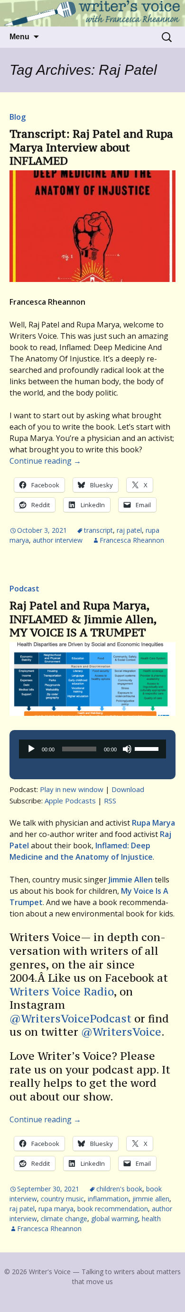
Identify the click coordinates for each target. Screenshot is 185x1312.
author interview (58, 540)
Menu (19, 37)
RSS (110, 800)
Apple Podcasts (70, 800)
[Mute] (127, 749)
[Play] (31, 749)
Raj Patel (129, 530)
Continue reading (45, 461)
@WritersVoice (121, 1032)
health (151, 1218)
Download (127, 789)
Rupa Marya (56, 1208)
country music (62, 1198)
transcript (98, 530)
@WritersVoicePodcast (70, 1018)
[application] (92, 749)
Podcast (24, 588)
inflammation (108, 1198)
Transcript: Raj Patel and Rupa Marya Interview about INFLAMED (91, 147)
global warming (114, 1218)
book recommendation (112, 1208)
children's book (119, 1188)
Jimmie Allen (150, 1198)
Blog (17, 117)
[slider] (148, 748)
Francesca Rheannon (132, 540)
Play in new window (71, 789)
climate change (64, 1218)
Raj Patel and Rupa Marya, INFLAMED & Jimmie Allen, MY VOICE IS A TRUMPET (83, 619)
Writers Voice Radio (61, 991)
